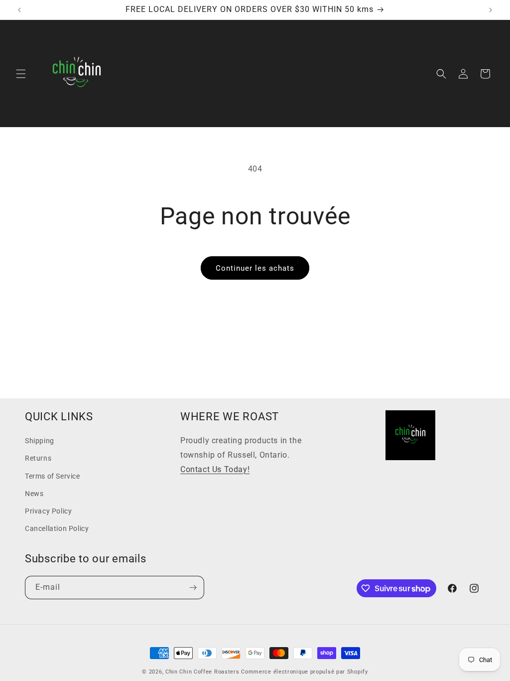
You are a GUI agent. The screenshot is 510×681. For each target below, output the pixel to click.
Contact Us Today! (215, 469)
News (34, 494)
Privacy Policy (48, 511)
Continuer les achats (255, 268)
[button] (21, 74)
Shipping (39, 441)
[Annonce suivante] (491, 9)
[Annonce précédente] (19, 9)
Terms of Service (52, 476)
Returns (38, 458)
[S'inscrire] (193, 587)
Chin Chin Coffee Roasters (202, 672)
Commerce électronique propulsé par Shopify (304, 672)
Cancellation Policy (57, 528)
